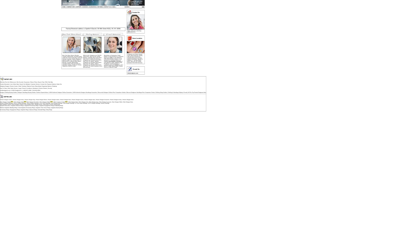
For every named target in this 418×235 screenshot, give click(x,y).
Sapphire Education (5, 105)
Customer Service (35, 84)
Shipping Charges (4, 86)
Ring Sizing (38, 86)
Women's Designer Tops (30, 99)
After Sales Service (12, 88)
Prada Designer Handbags (68, 103)
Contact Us (43, 84)
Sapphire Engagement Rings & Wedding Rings (51, 105)
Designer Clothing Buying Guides (8, 92)
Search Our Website (25, 84)
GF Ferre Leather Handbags (81, 103)
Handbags (176, 92)
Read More (134, 59)
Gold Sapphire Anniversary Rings (26, 107)
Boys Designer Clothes (18, 104)
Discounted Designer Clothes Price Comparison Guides (112, 92)
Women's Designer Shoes (127, 99)
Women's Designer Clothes (6, 99)
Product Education (4, 84)
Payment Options (51, 84)
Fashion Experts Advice (42, 92)
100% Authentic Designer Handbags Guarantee (85, 92)
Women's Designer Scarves (77, 99)
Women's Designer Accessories (102, 99)
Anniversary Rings (4, 109)
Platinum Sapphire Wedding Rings (8, 107)
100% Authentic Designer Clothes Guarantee (60, 92)
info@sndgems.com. (132, 73)
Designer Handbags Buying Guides (26, 92)
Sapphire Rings (25, 109)
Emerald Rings (41, 109)
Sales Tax (59, 84)
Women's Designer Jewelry (116, 99)
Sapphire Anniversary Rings (31, 105)
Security (50, 88)
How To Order (3, 88)
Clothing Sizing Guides (161, 92)
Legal (19, 88)
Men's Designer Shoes (128, 102)
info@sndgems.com (5, 90)
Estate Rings (46, 104)
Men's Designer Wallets (117, 102)
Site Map (50, 82)
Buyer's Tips (41, 82)
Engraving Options (46, 86)
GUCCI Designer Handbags (94, 103)
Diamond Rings (33, 109)
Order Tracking (22, 86)
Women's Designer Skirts (18, 99)
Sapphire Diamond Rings (17, 105)
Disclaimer (35, 88)
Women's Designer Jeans (89, 99)
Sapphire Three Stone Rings (43, 107)
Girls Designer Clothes (5, 104)
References (13, 82)
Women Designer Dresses (41, 99)
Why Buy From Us (4, 82)
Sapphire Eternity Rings (57, 107)
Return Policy (33, 82)
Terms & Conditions (27, 88)
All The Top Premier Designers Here (197, 92)
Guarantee (26, 82)
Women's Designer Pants (65, 99)
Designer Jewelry (38, 104)
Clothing (170, 92)
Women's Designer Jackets (53, 99)
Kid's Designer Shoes (29, 104)
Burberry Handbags (105, 103)
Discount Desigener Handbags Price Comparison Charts (140, 92)
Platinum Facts (30, 86)
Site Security (20, 82)
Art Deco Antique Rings (54, 104)
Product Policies (43, 88)
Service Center (14, 86)
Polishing (54, 86)
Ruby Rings (49, 109)
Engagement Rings (15, 109)
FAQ (46, 82)
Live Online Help (14, 84)
